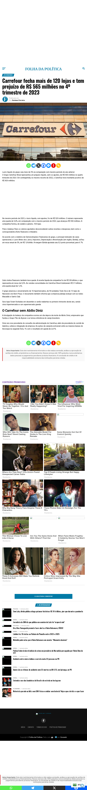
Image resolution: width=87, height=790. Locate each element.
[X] (38, 165)
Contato (31, 727)
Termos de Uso (41, 727)
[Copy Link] (58, 165)
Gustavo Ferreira (18, 100)
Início (23, 727)
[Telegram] (33, 165)
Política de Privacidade (58, 727)
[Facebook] (43, 165)
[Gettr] (53, 165)
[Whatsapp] (28, 165)
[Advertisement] (43, 16)
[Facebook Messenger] (48, 165)
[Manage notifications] (82, 785)
